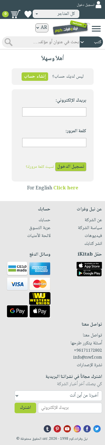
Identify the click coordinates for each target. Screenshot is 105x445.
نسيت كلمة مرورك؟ (40, 166)
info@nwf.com (87, 357)
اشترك (25, 408)
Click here (65, 188)
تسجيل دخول (85, 5)
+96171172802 (88, 350)
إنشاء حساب (35, 77)
